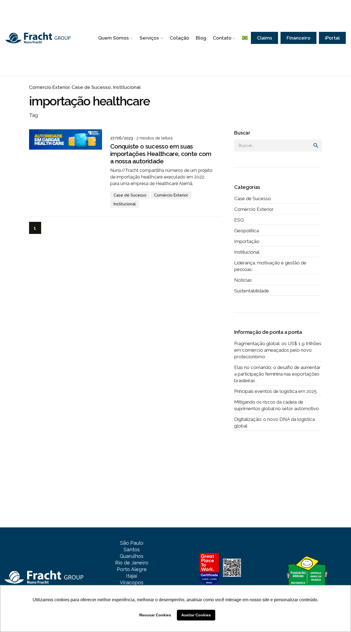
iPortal (332, 38)
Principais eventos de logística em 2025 (275, 391)
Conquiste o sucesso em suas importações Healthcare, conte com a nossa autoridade (160, 154)
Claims (264, 38)
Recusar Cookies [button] (155, 615)
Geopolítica (246, 230)
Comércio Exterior (49, 87)
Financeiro (298, 38)
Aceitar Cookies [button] (196, 615)
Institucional (127, 87)
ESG (239, 220)
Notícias (243, 280)
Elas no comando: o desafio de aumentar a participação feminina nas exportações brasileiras (277, 374)
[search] (316, 145)
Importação (246, 241)
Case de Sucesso (91, 87)
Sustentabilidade (251, 290)
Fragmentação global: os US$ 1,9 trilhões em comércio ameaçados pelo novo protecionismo (277, 350)
